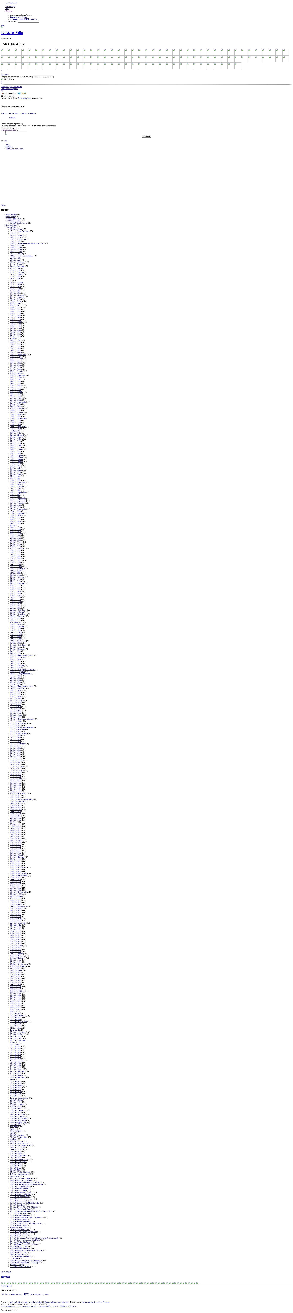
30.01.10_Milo (15, 995)
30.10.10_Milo (15, 758)
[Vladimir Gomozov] (145, 1283)
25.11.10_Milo (15, 740)
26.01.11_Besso (16, 668)
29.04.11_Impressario (18, 482)
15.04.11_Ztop (15, 511)
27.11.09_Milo (15, 1046)
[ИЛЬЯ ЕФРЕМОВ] (175, 1283)
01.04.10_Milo (15, 937)
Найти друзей (6, 1286)
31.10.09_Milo (15, 1063)
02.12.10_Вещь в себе (18, 733)
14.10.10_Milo (15, 781)
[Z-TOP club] (162, 1283)
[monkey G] (96, 1283)
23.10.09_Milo (15, 1073)
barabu (12, 1042)
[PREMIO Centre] (107, 1283)
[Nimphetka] (98, 1283)
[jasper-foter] (68, 1283)
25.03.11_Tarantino (17, 548)
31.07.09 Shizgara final (18, 1137)
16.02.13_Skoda (16, 229)
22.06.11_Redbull (16, 412)
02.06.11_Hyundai (17, 435)
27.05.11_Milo (15, 441)
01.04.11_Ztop (15, 528)
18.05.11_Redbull (16, 458)
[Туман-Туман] (192, 1283)
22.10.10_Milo (15, 773)
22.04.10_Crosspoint (17, 923)
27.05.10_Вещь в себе (18, 892)
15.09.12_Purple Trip (18, 239)
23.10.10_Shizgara (17, 766)
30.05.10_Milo (15, 888)
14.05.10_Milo (15, 900)
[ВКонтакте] (18, 93)
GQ (2, 1294)
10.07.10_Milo (15, 849)
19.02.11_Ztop (15, 618)
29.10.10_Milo (15, 764)
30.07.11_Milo (15, 344)
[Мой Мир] (25, 93)
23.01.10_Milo (15, 999)
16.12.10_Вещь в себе (18, 723)
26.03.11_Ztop (15, 538)
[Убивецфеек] (195, 1283)
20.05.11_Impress (16, 456)
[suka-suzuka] (129, 1283)
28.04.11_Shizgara (17, 486)
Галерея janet (11, 227)
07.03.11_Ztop (15, 579)
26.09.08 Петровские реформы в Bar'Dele (26, 1250)
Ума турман (14, 1176)
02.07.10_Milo (15, 859)
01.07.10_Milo (15, 861)
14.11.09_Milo (15, 1053)
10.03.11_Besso (16, 575)
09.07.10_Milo (15, 851)
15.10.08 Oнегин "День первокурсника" (25, 1223)
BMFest (13, 338)
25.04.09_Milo (15, 1158)
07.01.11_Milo (15, 692)
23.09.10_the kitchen (17, 801)
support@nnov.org (95, 1302)
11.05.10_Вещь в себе (18, 906)
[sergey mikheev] (120, 1283)
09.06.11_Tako (15, 433)
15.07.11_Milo (15, 367)
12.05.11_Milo (15, 466)
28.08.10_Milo (15, 818)
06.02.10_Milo (15, 987)
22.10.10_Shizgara (17, 771)
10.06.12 (13, 233)
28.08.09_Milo (15, 1125)
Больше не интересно (9, 89)
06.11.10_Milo (15, 752)
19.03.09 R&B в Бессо (18, 223)
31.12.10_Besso (16, 698)
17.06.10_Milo (15, 871)
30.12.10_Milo (15, 703)
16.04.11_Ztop (15, 505)
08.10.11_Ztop (15, 289)
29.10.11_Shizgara (17, 272)
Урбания (13, 1129)
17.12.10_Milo (15, 717)
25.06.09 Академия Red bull (20, 1145)
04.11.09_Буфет (16, 1038)
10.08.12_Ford (15, 241)
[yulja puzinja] (156, 1283)
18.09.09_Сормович (18, 1110)
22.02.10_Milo (15, 972)
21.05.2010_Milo (16, 894)
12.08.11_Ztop (15, 330)
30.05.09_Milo (15, 1151)
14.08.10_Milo (15, 828)
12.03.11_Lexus (16, 567)
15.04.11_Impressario (18, 509)
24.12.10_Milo (15, 709)
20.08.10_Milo (15, 824)
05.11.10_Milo (15, 754)
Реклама (106, 1302)
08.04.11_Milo (15, 523)
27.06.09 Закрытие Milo (19, 1143)
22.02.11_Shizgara (17, 612)
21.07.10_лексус (16, 841)
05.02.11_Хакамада (17, 649)
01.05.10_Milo (15, 911)
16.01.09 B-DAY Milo (18, 1191)
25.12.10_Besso (16, 707)
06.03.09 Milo (15, 1170)
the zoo (12, 526)
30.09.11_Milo (15, 299)
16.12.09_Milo (15, 1024)
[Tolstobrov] (134, 1283)
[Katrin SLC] (79, 1283)
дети (26, 1293)
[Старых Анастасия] (186, 1283)
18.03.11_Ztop (15, 552)
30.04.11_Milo (15, 480)
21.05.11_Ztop (15, 447)
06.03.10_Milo (15, 960)
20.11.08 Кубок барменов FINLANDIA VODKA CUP (30, 1211)
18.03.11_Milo (15, 556)
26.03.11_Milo (15, 540)
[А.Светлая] (167, 1283)
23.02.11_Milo (15, 608)
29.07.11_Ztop (15, 346)
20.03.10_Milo (15, 943)
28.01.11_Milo (15, 663)
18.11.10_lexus (15, 746)
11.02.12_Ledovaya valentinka (21, 256)
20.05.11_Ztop (15, 451)
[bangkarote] (21, 1283)
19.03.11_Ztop (15, 550)
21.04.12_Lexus (16, 252)
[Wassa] (148, 1283)
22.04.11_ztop (15, 495)
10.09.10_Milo (15, 814)
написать (23, 17)
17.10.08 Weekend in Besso (20, 1221)
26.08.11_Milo (15, 315)
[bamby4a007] (19, 1283)
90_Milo (13, 822)
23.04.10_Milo (15, 917)
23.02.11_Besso (16, 602)
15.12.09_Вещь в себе (18, 1022)
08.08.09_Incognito (17, 1135)
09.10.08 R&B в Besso (18, 1236)
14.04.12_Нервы (16, 254)
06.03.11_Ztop (15, 585)
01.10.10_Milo (15, 789)
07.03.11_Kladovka (17, 577)
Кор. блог (65, 1302)
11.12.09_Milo (15, 1028)
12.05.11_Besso (16, 464)
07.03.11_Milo (15, 581)
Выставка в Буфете (17, 1061)
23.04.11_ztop (15, 491)
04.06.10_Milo (15, 884)
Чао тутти (14, 1127)
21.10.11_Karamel (17, 283)
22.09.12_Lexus (16, 237)
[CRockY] (35, 1283)
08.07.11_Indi (15, 379)
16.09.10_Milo (15, 808)
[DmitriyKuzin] (41, 1283)
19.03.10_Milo (15, 948)
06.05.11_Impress (16, 474)
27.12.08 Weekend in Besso (20, 1197)
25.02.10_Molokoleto (18, 966)
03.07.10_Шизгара (17, 857)
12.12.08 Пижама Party (19, 1201)
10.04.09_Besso (16, 1166)
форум (84, 1302)
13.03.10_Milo (15, 950)
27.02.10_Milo (15, 968)
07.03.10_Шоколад (17, 956)
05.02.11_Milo (15, 643)
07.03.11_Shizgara (17, 583)
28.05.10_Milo (15, 890)
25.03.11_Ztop (15, 544)
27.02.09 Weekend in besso (20, 1172)
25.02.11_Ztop (15, 600)
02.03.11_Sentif (16, 596)
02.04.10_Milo (15, 935)
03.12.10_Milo (15, 731)
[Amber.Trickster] (10, 1283)
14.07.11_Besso (16, 369)
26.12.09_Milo (15, 1013)
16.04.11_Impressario (18, 501)
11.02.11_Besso (16, 639)
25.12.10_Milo (15, 705)
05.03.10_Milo (15, 962)
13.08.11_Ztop (15, 328)
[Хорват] (197, 1283)
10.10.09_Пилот (16, 1086)
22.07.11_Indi (15, 340)
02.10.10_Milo (15, 787)
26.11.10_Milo (15, 738)
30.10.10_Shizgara (17, 760)
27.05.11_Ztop (15, 443)
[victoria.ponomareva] (142, 1283)
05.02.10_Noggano (17, 991)
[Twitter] (20, 93)
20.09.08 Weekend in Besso (20, 1256)
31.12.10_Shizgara (17, 701)
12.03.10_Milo (15, 952)
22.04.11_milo (15, 497)
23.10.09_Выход (16, 1075)
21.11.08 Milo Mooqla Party (20, 1209)
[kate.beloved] (76, 1283)
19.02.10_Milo (15, 978)
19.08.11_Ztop (15, 324)
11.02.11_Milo (15, 637)
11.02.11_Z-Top (16, 633)
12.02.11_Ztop (15, 628)
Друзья (5, 1276)
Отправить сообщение (14, 149)
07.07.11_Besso (16, 385)
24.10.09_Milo (15, 1067)
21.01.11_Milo (15, 678)
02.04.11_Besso (16, 534)
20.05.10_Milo (15, 898)
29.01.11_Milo (15, 661)
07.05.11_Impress (16, 470)
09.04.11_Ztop (15, 517)
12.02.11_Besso (16, 624)
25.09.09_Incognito (17, 1104)
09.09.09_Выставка (17, 1114)
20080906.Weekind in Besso (20, 1267)
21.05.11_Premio (16, 449)
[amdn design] (13, 1283)
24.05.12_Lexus (16, 250)
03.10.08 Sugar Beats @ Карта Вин (23, 1244)
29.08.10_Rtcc (15, 816)
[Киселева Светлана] (178, 1283)
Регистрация (10, 7)
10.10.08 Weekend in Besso (20, 1234)
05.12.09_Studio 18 (17, 1034)
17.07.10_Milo (15, 845)
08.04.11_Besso (16, 521)
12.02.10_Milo (15, 983)
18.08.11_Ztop (15, 326)
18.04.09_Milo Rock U (18, 1162)
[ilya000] (57, 1283)
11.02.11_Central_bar (18, 641)
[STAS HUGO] (126, 1283)
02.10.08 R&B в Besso (18, 1246)
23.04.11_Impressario (18, 493)
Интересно (5, 87)
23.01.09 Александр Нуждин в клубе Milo (26, 1184)
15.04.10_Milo (15, 929)
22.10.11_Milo (15, 285)
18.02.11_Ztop (15, 620)
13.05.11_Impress (16, 462)
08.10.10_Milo (15, 783)
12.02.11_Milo (15, 631)
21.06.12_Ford (15, 245)
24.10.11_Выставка (17, 266)
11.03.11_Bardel (16, 571)
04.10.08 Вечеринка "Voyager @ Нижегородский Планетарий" (34, 1238)
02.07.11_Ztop (15, 390)
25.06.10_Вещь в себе (18, 867)
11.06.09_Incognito (17, 1149)
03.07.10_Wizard (16, 855)
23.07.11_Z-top (15, 357)
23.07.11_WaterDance (18, 355)
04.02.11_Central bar (17, 645)
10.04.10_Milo (15, 931)
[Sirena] (123, 1283)
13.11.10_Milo (15, 748)
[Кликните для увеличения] (2, 28)
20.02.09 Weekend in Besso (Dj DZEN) (24, 1182)
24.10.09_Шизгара (17, 1071)
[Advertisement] (14, 178)
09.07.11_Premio (16, 371)
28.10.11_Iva (15, 278)
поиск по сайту (11, 21)
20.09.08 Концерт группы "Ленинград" (25, 1263)
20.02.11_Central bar (17, 614)
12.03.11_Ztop (15, 563)
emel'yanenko (15, 431)
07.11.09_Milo (15, 1057)
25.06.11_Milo (15, 404)
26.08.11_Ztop (15, 313)
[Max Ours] (87, 1283)
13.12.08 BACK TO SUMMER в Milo (24, 1203)
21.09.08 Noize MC (17, 1254)
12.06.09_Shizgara (17, 1147)
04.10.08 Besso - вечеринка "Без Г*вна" (25, 1240)
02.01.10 (13, 1011)
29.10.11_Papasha (16, 274)
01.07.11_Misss (16, 377)
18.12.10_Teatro (16, 715)
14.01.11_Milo (15, 684)
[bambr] (16, 1283)
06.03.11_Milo (15, 587)
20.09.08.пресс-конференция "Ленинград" (26, 1261)
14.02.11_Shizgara (17, 626)
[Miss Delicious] (93, 1283)
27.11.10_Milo (15, 736)
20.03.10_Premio (16, 946)
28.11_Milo (14, 1044)
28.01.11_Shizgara (17, 666)
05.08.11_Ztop (15, 336)
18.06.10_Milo (15, 869)
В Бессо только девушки (19, 1174)
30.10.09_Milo (15, 1065)
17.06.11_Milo (15, 416)
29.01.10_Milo (15, 997)
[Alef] (5, 1283)
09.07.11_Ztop (15, 381)
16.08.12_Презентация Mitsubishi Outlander (26, 243)
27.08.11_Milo (15, 311)
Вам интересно (16, 87)
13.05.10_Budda (16, 904)
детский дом (36, 1294)
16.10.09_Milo (15, 1083)
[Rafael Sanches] (109, 1283)
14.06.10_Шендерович (19, 876)
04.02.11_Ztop (15, 651)
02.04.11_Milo (15, 532)
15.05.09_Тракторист (18, 1156)
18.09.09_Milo (15, 1112)
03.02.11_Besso (16, 659)
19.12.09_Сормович (18, 1016)
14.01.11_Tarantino (17, 688)
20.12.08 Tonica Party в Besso (21, 1199)
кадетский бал (15, 622)
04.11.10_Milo (15, 756)
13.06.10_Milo (15, 878)
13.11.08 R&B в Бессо (18, 1213)
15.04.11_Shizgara (17, 513)
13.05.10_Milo (15, 902)
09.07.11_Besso (16, 373)
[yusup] (159, 1283)
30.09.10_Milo (15, 791)
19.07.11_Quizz (16, 353)
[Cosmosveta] (32, 1283)
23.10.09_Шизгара (17, 1077)
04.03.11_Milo (15, 593)
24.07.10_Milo (15, 838)
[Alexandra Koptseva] (8, 1283)
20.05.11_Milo (15, 453)
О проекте (27, 1302)
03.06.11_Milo (15, 425)
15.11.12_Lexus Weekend (19, 231)
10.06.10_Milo (15, 882)
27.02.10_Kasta (16, 970)
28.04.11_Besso (16, 484)
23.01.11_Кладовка (17, 672)
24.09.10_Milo (15, 795)
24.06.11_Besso (16, 406)
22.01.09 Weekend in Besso (20, 1188)
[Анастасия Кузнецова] (170, 1283)
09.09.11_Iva (15, 303)
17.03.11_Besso (16, 558)
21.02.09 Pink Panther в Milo (21, 1180)
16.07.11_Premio (16, 361)
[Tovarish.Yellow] (137, 1283)
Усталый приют (16, 1131)
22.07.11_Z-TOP (16, 359)
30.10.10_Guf (15, 762)
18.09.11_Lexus (16, 301)
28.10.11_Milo (15, 276)
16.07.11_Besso (16, 365)
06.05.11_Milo (15, 472)
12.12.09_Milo (15, 1026)
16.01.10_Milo (15, 1003)
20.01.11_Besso (16, 680)
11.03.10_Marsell (16, 954)
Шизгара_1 (14, 1030)
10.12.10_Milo (15, 725)
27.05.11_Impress (16, 445)
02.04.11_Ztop (15, 530)
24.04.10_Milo (15, 915)
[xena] (151, 1283)
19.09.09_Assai (16, 1108)
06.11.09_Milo (15, 1059)
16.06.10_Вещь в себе (18, 873)
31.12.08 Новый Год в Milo (20, 1195)
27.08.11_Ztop (15, 309)
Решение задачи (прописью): (12, 124)
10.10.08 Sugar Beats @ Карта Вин (23, 1232)
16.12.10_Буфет (16, 721)
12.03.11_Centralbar (17, 569)
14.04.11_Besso (16, 515)
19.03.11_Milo (15, 554)
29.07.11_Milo (15, 348)
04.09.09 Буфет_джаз (18, 1123)
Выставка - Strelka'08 (18, 1228)
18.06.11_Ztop (15, 421)
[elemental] (46, 1283)
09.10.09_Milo (15, 1090)
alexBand (13, 1139)
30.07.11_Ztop (15, 342)
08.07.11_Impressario (18, 375)
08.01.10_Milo (15, 1009)
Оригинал (5, 74)
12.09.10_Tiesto (16, 810)
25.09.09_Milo (15, 1106)
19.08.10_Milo (15, 826)
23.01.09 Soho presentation (20, 1186)
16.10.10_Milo (15, 777)
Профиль (9, 147)
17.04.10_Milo (12, 33)
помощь (12, 118)
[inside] (63, 1283)
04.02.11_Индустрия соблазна (21, 655)
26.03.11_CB (15, 536)
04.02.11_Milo (15, 653)
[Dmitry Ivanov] (43, 1283)
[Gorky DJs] (49, 1283)
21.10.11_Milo (15, 287)
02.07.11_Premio (16, 392)
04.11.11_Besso (16, 264)
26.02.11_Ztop (15, 598)
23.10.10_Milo (15, 768)
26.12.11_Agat (15, 260)
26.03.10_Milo (15, 941)
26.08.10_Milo (15, 820)
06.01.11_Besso (16, 696)
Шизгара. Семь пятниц (19, 1098)
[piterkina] (101, 1283)
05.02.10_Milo (15, 989)
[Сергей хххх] (181, 1283)
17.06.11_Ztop (15, 423)
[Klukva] (82, 1283)
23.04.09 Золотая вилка (19, 1160)
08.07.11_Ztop (15, 383)
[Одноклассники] (22, 93)
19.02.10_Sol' (15, 976)
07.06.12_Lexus (16, 248)
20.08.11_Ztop (15, 320)
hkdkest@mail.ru (16, 1302)
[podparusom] (104, 1283)
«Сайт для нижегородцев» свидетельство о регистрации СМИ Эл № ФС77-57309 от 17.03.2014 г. (39, 1306)
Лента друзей (6, 1272)
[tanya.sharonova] (131, 1283)
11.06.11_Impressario (18, 427)
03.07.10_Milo (15, 853)
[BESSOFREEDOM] (24, 1283)
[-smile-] (2, 1283)
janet (2, 25)
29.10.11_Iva (15, 268)
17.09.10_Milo (15, 806)
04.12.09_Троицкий (17, 1040)
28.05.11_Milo (15, 429)
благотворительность (13, 1294)
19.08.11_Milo (15, 307)
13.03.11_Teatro (16, 561)
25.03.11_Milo (15, 546)
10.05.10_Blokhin (16, 908)
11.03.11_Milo (15, 573)
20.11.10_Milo (15, 742)
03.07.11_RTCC (16, 388)
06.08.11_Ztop (15, 334)
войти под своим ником (10, 113)
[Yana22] (153, 1283)
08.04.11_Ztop (15, 519)
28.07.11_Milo (15, 350)
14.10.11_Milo (15, 293)
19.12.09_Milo (15, 1018)
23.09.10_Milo (15, 797)
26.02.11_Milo (15, 604)
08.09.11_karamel (16, 305)
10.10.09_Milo (15, 1088)
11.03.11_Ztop (15, 565)
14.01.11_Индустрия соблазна (21, 686)
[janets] (65, 1283)
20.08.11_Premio (16, 322)
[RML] (115, 1283)
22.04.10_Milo (15, 921)
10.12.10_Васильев (17, 729)
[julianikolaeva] (74, 1283)
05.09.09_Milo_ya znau (18, 1118)
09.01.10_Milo (15, 1007)
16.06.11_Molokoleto (18, 418)
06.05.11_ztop (15, 478)
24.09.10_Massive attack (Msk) (21, 799)
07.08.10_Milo (15, 830)
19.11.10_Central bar (17, 744)
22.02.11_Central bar (17, 610)
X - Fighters (14, 1258)
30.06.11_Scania (16, 398)
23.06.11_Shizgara (17, 408)
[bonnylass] (27, 1283)
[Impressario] (60, 1283)
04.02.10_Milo (15, 993)
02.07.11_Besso (16, 394)
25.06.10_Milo (15, 865)
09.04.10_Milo (15, 933)
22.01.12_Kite (15, 258)
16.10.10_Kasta (16, 779)
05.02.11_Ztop (15, 647)
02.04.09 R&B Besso (13, 219)
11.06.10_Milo (15, 880)
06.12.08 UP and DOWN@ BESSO (23, 1207)
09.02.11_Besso (16, 635)
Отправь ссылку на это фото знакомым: (16, 77)
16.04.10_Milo (15, 927)
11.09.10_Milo (15, 812)
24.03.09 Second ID (13, 221)
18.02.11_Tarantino (17, 616)
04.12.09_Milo (15, 1036)
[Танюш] (189, 1283)
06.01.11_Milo (15, 694)
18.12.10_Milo (15, 713)
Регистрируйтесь (24, 98)
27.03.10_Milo (15, 939)
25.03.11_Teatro (16, 542)
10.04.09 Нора (15, 1168)
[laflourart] (85, 1283)
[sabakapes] (118, 1283)
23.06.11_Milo (15, 410)
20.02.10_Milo (15, 974)
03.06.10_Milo (15, 886)
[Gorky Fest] (52, 1283)
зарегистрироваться (28, 113)
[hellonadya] (54, 1283)
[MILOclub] (90, 1283)
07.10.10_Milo (15, 785)
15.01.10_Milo (15, 1005)
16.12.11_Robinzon (17, 262)
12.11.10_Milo (15, 750)
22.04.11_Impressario (18, 499)
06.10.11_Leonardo (17, 297)
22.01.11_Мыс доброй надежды (22, 670)
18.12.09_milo (15, 1020)
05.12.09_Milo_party (18, 1032)
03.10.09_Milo (15, 1094)
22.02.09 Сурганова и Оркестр (22, 1178)
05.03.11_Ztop (15, 589)
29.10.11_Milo (15, 270)
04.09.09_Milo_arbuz (18, 1121)
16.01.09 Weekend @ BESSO (21, 1193)
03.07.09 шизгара (16, 1141)
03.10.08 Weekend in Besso (20, 1242)
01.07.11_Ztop (15, 396)
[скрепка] (184, 1283)
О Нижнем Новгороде (52, 1302)
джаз (12, 1079)
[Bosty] (30, 1283)
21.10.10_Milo (15, 775)
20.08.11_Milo (15, 318)
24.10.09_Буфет (16, 1069)
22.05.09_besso (16, 1153)
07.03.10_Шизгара (17, 958)
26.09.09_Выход (16, 1100)
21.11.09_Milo (15, 1048)
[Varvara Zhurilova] (140, 1283)
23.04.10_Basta (16, 919)
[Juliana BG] (71, 1283)
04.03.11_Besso (16, 591)
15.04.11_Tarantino (17, 503)
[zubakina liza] (164, 1283)
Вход (7, 9)
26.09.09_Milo (15, 1102)
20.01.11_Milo (15, 682)
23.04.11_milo (15, 488)
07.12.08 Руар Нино (18, 1205)
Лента (3, 205)
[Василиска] (173, 1283)
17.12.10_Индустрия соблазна (21, 719)
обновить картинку (9, 130)
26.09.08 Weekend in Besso (20, 1248)
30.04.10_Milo (15, 913)
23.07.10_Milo (15, 843)
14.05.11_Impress (16, 460)
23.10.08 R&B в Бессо (18, 1219)
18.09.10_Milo (15, 803)
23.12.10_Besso (16, 711)
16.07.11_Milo (15, 363)
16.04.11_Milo (15, 507)
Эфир (8, 144)
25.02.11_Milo (15, 606)
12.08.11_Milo (15, 332)
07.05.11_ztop (15, 476)
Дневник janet (11, 225)
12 (11, 280)
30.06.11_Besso (16, 400)
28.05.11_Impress (16, 437)
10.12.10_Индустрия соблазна (21, 727)
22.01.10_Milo (15, 1001)
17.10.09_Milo (15, 1081)
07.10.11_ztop (15, 291)
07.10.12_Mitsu (16, 235)
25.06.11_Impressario (18, 402)
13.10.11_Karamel (17, 295)
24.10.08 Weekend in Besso (20, 1215)
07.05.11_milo (15, 468)
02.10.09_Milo (15, 1096)
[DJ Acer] (38, 1283)
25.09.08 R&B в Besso (18, 1252)
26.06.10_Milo (15, 863)
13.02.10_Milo (15, 981)
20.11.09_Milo (15, 1051)
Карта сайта (37, 1302)
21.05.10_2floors (16, 896)
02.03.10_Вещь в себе (18, 964)
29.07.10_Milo (15, 836)
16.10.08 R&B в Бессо (18, 1226)
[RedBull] (112, 1283)
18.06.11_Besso (16, 414)
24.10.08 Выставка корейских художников (26, 1217)
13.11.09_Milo (15, 1055)
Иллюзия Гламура (17, 1265)
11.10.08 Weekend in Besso (20, 1230)
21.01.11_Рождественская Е (21, 674)
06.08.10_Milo (15, 832)
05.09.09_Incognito (17, 1116)
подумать (45, 1294)
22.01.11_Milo (15, 676)
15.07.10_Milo (15, 847)
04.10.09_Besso (16, 1092)
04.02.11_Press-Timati (18, 657)
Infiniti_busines (11, 215)
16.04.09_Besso (16, 1164)
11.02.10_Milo (15, 985)
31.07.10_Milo (15, 834)
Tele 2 (12, 1133)
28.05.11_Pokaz (16, 439)
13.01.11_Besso (16, 690)
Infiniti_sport (10, 217)
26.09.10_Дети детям (18, 793)
